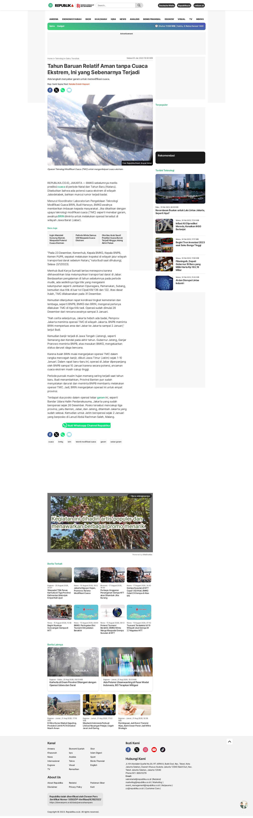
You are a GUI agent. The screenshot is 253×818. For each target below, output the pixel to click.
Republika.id (184, 5)
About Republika (55, 783)
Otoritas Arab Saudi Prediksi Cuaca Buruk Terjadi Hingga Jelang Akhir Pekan (112, 239)
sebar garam (116, 441)
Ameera (51, 748)
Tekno (72, 761)
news (123, 19)
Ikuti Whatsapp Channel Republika (89, 425)
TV (190, 19)
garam (100, 397)
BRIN (61, 216)
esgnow (169, 19)
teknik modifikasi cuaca (86, 441)
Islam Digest (96, 752)
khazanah (101, 19)
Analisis (72, 757)
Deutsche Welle (166, 5)
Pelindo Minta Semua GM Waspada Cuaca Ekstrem (86, 238)
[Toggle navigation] (50, 5)
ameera (53, 19)
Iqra (71, 752)
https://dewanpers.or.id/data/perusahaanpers (71, 802)
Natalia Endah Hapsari (79, 84)
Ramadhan (74, 769)
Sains (52, 26)
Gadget (60, 26)
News (50, 757)
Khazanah (52, 752)
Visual (72, 765)
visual (181, 19)
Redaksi (73, 783)
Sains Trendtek (72, 58)
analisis (134, 19)
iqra (113, 19)
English (93, 765)
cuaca (61, 186)
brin (69, 441)
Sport (92, 757)
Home (50, 58)
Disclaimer (52, 787)
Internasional (53, 761)
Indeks (200, 19)
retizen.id (199, 5)
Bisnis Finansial (152, 19)
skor (88, 19)
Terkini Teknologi (164, 170)
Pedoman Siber (97, 783)
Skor (92, 748)
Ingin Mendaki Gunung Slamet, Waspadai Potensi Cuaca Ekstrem (58, 239)
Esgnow (51, 765)
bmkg (60, 441)
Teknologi (59, 58)
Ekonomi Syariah (72, 19)
